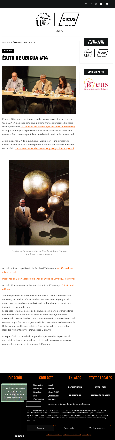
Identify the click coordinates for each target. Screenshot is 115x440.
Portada (6, 42)
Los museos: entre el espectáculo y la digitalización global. (44, 148)
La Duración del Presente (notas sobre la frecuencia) (47, 126)
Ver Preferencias (97, 428)
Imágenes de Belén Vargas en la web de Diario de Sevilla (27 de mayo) (38, 278)
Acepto (40, 428)
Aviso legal (86, 435)
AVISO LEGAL (100, 387)
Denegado (69, 428)
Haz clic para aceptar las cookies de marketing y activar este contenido (14, 393)
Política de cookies (54, 435)
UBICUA (8, 51)
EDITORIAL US (75, 395)
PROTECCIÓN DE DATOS (100, 395)
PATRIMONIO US (75, 387)
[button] (57, 30)
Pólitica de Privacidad (72, 435)
